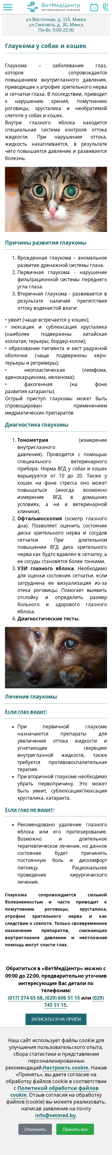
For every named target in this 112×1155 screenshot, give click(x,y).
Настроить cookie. (66, 1067)
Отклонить (35, 1129)
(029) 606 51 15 (62, 997)
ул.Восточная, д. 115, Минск (56, 19)
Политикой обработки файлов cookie (54, 1091)
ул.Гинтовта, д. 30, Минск (56, 24)
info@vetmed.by (55, 1115)
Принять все (75, 1129)
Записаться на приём (56, 1019)
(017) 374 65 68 (25, 997)
